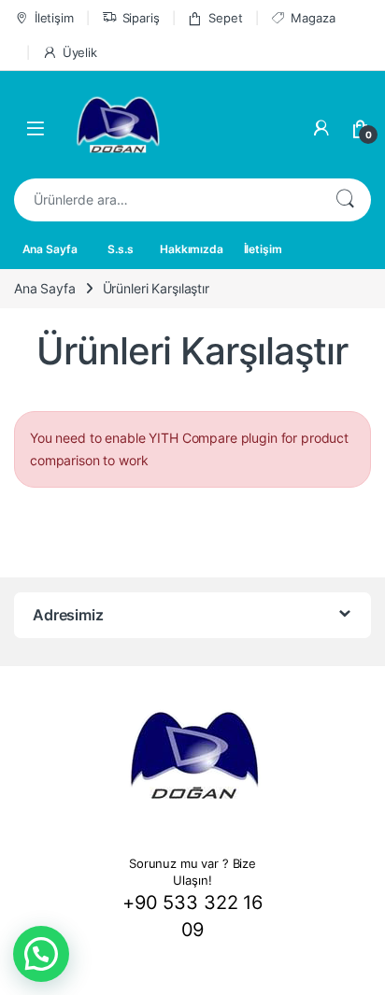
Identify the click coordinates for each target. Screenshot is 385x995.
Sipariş (141, 17)
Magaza (313, 17)
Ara (345, 199)
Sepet (225, 17)
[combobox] (166, 199)
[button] (41, 954)
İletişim (54, 17)
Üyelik (80, 52)
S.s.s (120, 249)
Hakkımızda (191, 249)
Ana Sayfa (50, 249)
